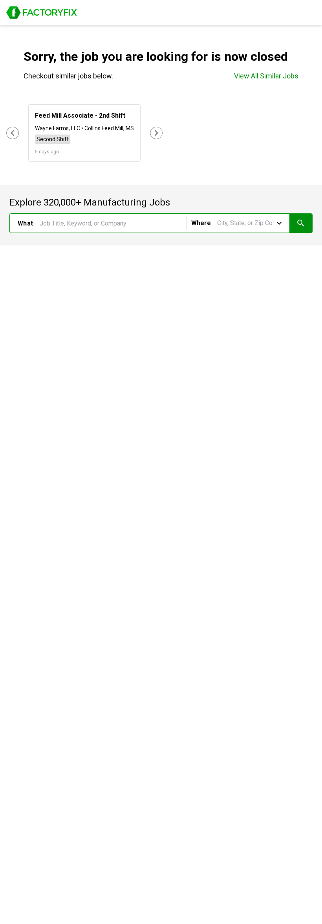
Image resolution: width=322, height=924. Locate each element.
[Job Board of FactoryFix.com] (41, 12)
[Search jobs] (300, 223)
